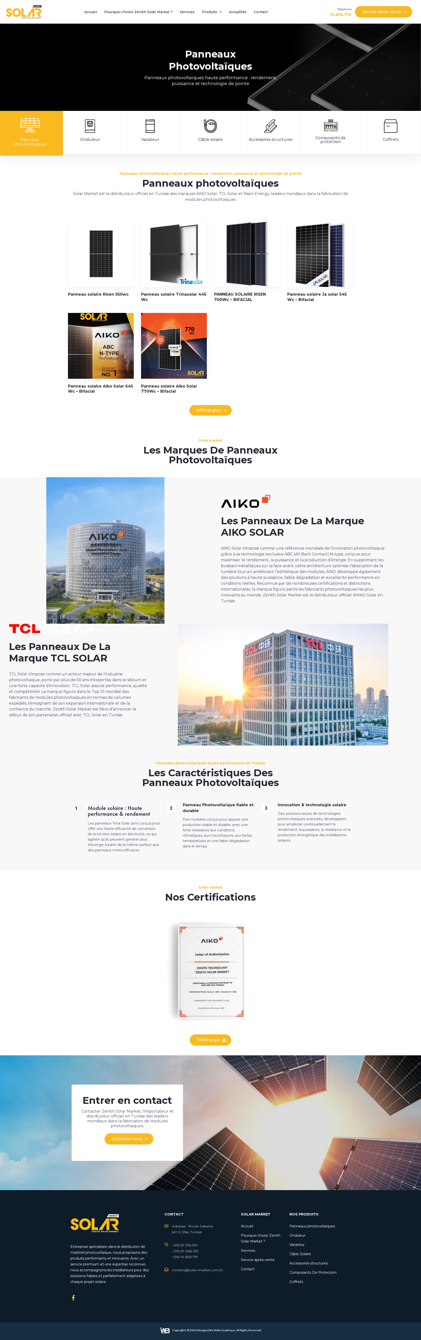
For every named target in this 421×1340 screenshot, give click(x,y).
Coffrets (296, 1282)
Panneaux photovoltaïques (312, 1226)
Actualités (238, 12)
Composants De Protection (312, 1272)
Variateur (297, 1245)
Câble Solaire (300, 1254)
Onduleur (297, 1235)
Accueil (90, 12)
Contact (261, 12)
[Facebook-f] (73, 1298)
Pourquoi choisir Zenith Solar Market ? (138, 12)
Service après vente (258, 1260)
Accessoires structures (308, 1263)
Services (187, 12)
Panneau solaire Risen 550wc (98, 294)
